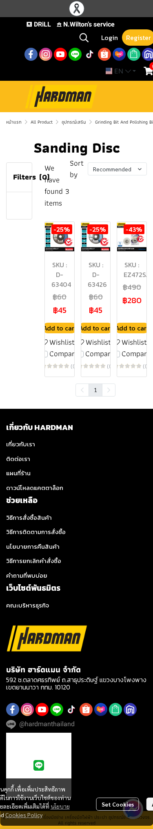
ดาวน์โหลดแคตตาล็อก (34, 487)
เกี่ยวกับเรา (20, 444)
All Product (42, 122)
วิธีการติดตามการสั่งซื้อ (36, 531)
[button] (84, 37)
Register (138, 37)
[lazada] (119, 54)
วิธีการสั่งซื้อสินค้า (29, 517)
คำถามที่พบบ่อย (26, 575)
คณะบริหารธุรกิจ (27, 605)
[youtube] (60, 54)
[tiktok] (89, 54)
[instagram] (45, 54)
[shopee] (104, 54)
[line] (75, 54)
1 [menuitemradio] (95, 389)
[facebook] (31, 54)
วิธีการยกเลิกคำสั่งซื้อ (33, 560)
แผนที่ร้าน (18, 473)
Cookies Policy (23, 814)
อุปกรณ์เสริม (74, 122)
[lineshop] (133, 54)
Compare (63, 354)
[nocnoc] (130, 709)
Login (109, 37)
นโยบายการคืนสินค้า (33, 546)
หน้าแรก (14, 122)
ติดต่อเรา (18, 458)
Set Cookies (118, 804)
